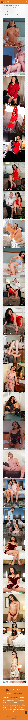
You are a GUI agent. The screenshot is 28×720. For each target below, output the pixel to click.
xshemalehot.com (17, 693)
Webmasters (14, 718)
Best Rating (14, 11)
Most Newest (7, 11)
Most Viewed (20, 11)
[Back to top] (26, 712)
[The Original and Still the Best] (14, 683)
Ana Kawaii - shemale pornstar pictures (14, 716)
